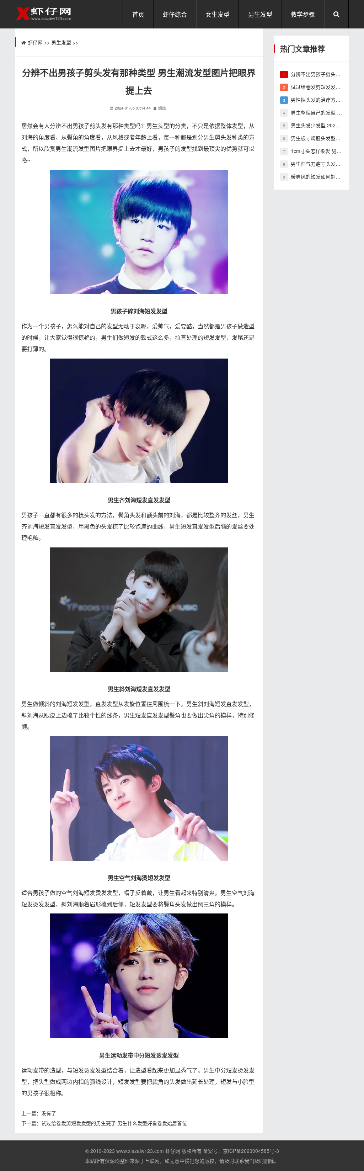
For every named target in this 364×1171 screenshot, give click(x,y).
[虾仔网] (44, 13)
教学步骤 (303, 14)
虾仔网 (35, 42)
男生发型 (260, 14)
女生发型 (217, 14)
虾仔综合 (175, 14)
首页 (138, 14)
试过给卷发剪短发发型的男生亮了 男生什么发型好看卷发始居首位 (114, 1123)
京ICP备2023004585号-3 (251, 1150)
